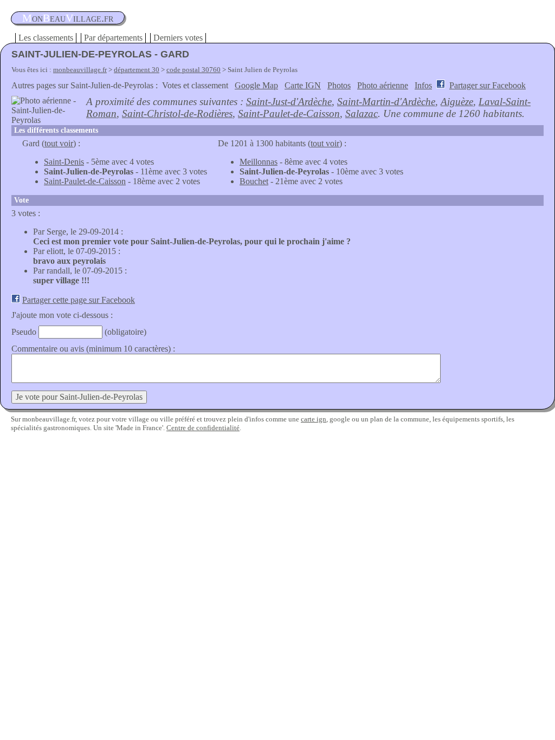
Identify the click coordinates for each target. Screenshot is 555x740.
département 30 (136, 70)
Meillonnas (259, 161)
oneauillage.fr (67, 18)
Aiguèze (457, 101)
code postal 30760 (193, 70)
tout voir (58, 143)
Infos (423, 85)
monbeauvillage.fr (80, 70)
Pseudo (23, 331)
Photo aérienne (382, 85)
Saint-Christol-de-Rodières (177, 113)
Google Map (256, 85)
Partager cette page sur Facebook (78, 299)
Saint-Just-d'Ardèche (289, 101)
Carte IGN (303, 85)
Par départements (113, 37)
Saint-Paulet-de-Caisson (289, 113)
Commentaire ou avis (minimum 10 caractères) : (93, 348)
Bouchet (254, 181)
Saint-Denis (64, 161)
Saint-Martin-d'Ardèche (386, 101)
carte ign (313, 419)
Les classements (45, 37)
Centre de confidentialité (203, 428)
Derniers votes (178, 37)
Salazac (361, 113)
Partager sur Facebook (487, 85)
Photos (339, 85)
